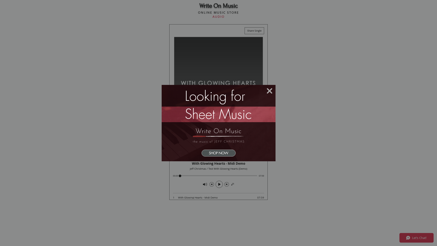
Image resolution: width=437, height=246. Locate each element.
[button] (269, 90)
